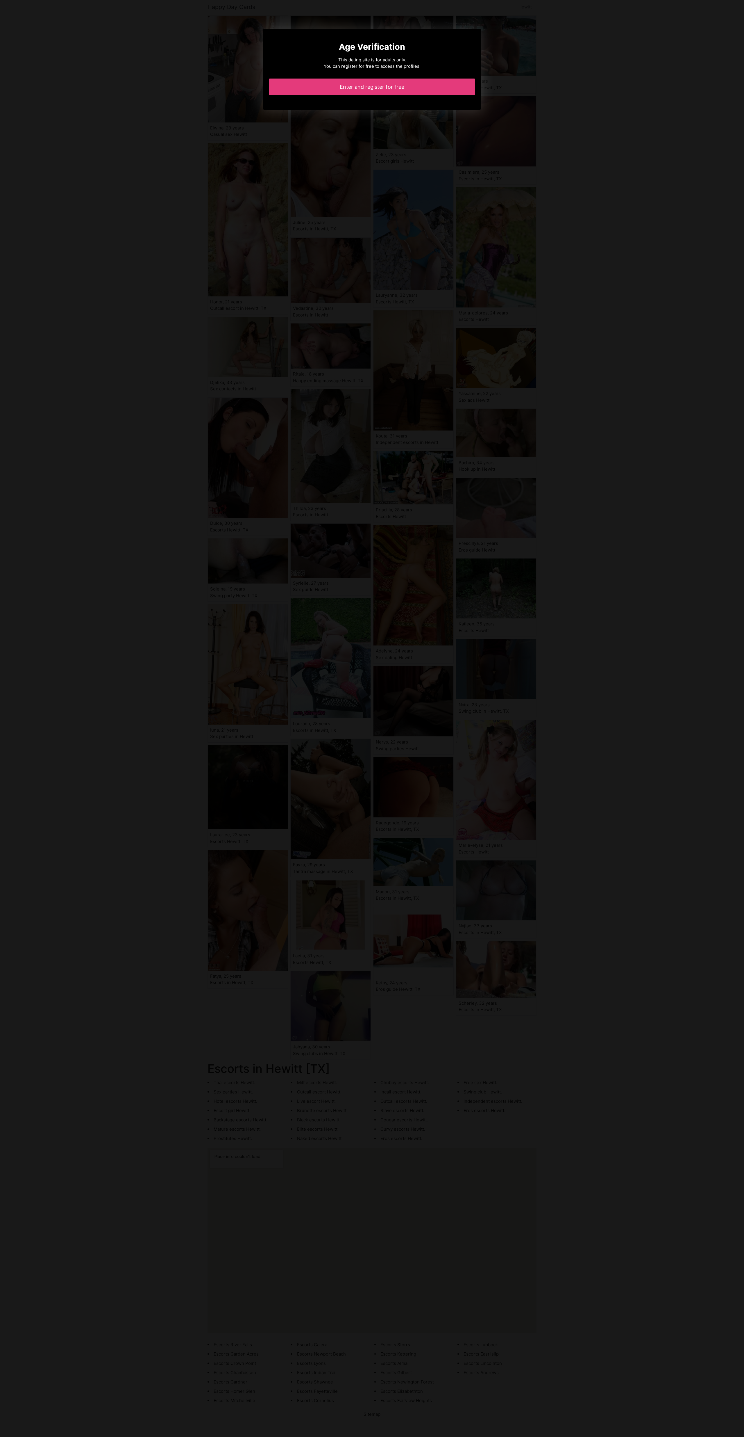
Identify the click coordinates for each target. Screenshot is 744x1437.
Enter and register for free (372, 87)
